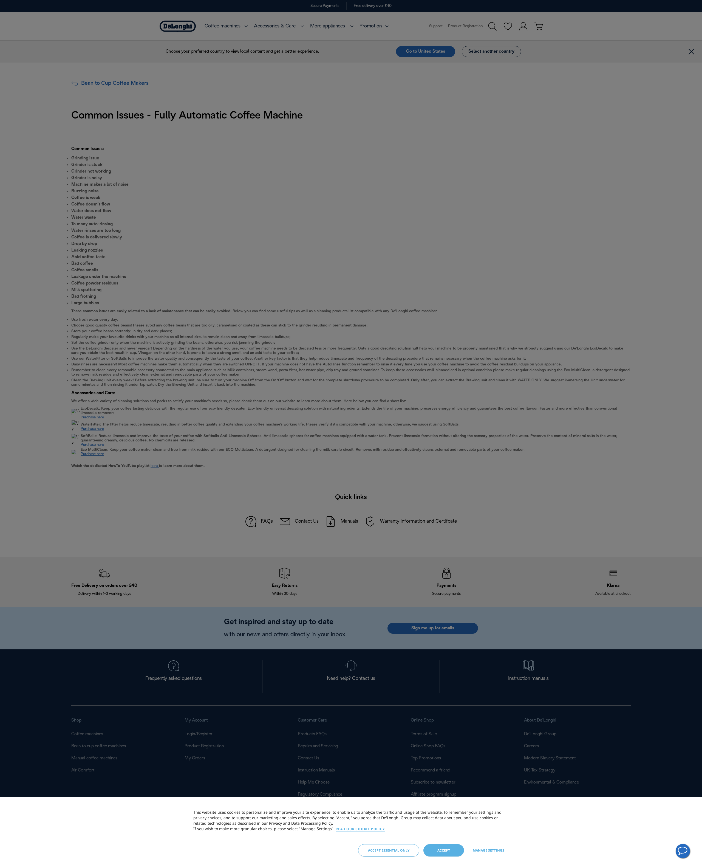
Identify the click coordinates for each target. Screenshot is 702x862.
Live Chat (683, 851)
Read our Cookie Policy (360, 829)
